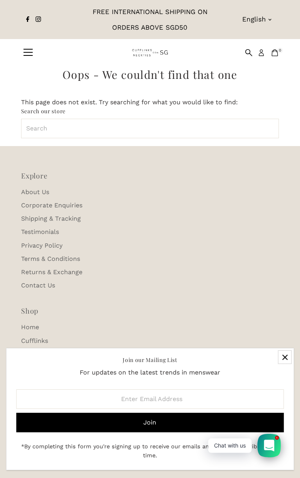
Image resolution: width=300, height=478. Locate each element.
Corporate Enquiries (51, 205)
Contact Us (38, 285)
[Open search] (248, 52)
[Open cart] (275, 52)
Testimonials (40, 231)
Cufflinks (34, 340)
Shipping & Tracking (51, 218)
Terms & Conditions (50, 258)
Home (30, 327)
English (254, 19)
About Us (35, 192)
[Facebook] (27, 19)
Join (149, 422)
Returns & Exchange (51, 272)
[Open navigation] (28, 52)
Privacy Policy (41, 245)
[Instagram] (38, 19)
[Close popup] (285, 357)
